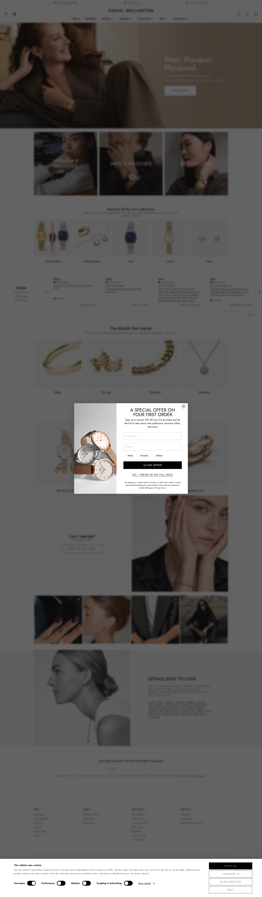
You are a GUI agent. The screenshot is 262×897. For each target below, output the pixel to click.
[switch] (61, 883)
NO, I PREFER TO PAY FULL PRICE (152, 475)
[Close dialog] (184, 406)
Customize (229, 873)
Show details (144, 883)
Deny (231, 889)
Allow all (230, 865)
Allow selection (230, 881)
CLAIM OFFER (153, 465)
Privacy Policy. (160, 488)
